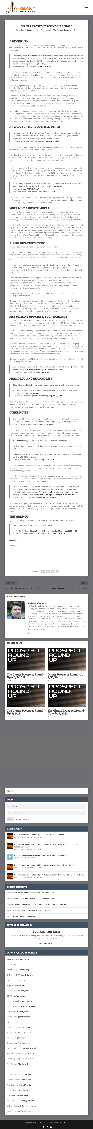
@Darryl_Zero (22, 1011)
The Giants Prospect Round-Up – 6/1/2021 (25, 675)
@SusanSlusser (24, 1080)
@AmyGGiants (25, 1085)
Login (10, 819)
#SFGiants (32, 55)
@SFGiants (76, 367)
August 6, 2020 (45, 372)
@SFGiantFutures (23, 959)
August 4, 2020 (55, 395)
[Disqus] (46, 757)
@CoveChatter (24, 1027)
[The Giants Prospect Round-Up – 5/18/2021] (67, 695)
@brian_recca (23, 990)
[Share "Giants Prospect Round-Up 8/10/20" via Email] (52, 571)
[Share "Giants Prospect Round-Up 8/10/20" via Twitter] (47, 571)
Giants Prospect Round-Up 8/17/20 (65, 675)
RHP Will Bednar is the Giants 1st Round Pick (35, 892)
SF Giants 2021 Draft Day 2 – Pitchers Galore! (35, 898)
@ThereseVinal (24, 1032)
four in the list (41, 320)
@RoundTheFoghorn (46, 494)
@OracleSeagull (29, 1048)
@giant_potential (26, 1001)
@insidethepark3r (23, 1095)
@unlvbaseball (45, 492)
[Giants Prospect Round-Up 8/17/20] (67, 659)
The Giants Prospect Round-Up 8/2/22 (25, 711)
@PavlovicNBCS (24, 1064)
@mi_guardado (28, 1100)
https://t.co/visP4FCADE (67, 494)
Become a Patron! (46, 943)
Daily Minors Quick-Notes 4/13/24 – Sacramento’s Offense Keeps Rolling (44, 865)
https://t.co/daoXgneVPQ (31, 393)
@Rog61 (21, 985)
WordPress (64, 1123)
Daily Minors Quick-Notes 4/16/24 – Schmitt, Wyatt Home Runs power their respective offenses (46, 845)
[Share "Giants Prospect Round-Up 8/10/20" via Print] (57, 571)
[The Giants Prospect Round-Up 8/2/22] (26, 695)
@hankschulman (27, 1053)
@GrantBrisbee (24, 1111)
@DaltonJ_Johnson (28, 1106)
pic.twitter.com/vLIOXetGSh (65, 531)
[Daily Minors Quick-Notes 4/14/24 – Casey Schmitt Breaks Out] (10, 857)
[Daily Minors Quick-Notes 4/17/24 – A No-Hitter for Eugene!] (10, 836)
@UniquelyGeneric (25, 975)
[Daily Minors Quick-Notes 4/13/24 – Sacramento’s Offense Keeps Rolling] (10, 867)
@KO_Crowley (24, 1090)
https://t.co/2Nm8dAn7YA (50, 186)
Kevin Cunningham (31, 30)
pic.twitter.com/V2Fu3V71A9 (25, 189)
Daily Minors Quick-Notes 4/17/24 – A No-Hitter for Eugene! (39, 835)
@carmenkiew (24, 1043)
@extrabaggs (26, 1074)
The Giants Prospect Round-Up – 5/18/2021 (66, 711)
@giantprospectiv (28, 1006)
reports (40, 72)
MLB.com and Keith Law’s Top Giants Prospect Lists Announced (39, 904)
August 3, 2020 (47, 459)
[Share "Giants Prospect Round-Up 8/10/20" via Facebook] (43, 571)
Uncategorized (30, 858)
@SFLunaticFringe (22, 970)
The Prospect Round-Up (62, 30)
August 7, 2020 (44, 66)
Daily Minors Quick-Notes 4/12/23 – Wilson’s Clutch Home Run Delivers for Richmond (49, 875)
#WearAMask (33, 369)
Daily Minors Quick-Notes (33, 837)
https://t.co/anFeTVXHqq (50, 369)
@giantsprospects (18, 996)
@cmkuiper (21, 1038)
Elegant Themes (41, 1123)
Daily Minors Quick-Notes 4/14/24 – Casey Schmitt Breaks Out (40, 855)
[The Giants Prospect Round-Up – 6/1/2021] (26, 659)
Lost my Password (22, 819)
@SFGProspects (24, 1017)
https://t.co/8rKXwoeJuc (40, 531)
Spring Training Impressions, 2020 (36, 910)
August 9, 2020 (52, 141)
